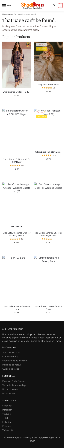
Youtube (6, 413)
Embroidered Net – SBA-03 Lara (17, 307)
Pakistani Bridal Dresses (14, 381)
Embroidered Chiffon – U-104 (16, 92)
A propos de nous (11, 352)
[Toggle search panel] (54, 5)
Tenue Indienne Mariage (14, 385)
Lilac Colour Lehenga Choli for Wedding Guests (16, 234)
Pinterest (6, 426)
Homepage (7, 14)
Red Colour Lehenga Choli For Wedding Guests (48, 234)
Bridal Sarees (8, 393)
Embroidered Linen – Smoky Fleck (48, 307)
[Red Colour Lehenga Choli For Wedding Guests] (48, 206)
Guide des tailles (10, 368)
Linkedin (6, 422)
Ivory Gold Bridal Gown (48, 84)
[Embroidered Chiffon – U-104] (16, 65)
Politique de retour (11, 364)
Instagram (7, 409)
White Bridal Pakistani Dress (48, 152)
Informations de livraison (14, 360)
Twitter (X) (7, 430)
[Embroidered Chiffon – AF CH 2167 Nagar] (16, 132)
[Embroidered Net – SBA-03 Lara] (16, 279)
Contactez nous (10, 356)
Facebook (7, 405)
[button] (60, 5)
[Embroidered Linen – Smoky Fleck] (48, 279)
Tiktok (5, 418)
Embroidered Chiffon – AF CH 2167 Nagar (16, 160)
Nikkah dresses (10, 389)
